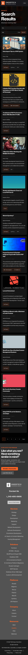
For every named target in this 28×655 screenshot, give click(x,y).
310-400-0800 (15, 496)
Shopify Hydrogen (14, 566)
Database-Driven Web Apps (14, 572)
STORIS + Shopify (14, 551)
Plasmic (14, 592)
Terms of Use (18, 652)
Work (14, 625)
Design (14, 515)
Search (23, 32)
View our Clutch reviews (14, 503)
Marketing (14, 521)
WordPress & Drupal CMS (14, 554)
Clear (19, 32)
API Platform (14, 601)
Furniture (14, 548)
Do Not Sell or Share (17, 650)
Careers (14, 613)
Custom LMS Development (14, 575)
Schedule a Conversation (9, 468)
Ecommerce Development (14, 533)
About (14, 610)
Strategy (14, 512)
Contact (14, 616)
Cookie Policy (8, 650)
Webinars (14, 634)
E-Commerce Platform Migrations (14, 563)
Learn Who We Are (7, 473)
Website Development (14, 527)
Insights (14, 628)
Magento (14, 586)
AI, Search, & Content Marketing (14, 536)
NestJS (14, 595)
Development (14, 518)
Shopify (14, 583)
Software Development (14, 530)
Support (14, 524)
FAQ (14, 631)
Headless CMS (14, 557)
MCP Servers (14, 569)
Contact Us (14, 491)
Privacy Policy (10, 652)
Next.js (14, 589)
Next (24, 439)
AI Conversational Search (14, 560)
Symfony (14, 598)
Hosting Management (14, 539)
